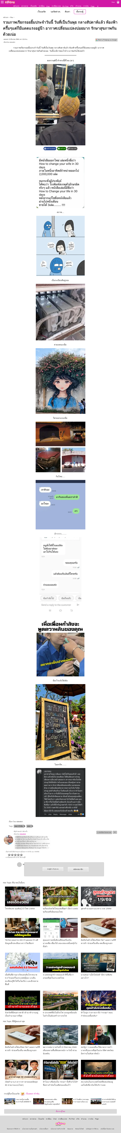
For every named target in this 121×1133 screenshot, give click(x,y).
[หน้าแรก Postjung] (10, 2)
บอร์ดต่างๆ (55, 12)
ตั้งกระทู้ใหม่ (60, 1111)
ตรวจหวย (24, 6)
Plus (11, 17)
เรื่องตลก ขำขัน (32, 1094)
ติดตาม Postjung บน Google (107, 40)
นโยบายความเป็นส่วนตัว (29, 1129)
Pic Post (65, 6)
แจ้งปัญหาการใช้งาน (92, 1129)
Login (53, 869)
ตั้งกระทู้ (79, 12)
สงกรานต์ (51, 60)
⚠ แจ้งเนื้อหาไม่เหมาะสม (104, 832)
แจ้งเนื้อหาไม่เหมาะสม (107, 1129)
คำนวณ (78, 6)
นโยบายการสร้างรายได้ (58, 1129)
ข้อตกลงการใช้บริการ (13, 1129)
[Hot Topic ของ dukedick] (8, 844)
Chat (48, 6)
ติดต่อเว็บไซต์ (79, 1129)
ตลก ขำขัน (19, 826)
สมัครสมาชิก (78, 869)
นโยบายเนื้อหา (43, 1129)
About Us (70, 1129)
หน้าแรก (16, 6)
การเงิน (86, 6)
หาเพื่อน (42, 6)
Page (92, 6)
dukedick (12, 42)
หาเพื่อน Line (56, 6)
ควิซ (71, 6)
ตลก (29, 826)
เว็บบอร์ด (33, 6)
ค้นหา (67, 12)
